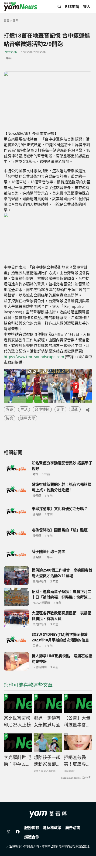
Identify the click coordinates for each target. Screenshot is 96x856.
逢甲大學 (27, 418)
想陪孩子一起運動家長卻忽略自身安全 (47, 760)
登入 (86, 6)
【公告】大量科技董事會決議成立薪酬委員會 (77, 721)
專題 (9, 409)
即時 (15, 21)
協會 (9, 418)
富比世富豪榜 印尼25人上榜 (17, 721)
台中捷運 (42, 409)
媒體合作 (31, 836)
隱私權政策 (52, 827)
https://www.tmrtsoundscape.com (34, 356)
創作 (60, 409)
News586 (11, 52)
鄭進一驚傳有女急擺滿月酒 (47, 721)
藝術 (75, 409)
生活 (24, 409)
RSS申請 (72, 6)
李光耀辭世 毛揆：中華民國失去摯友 (17, 760)
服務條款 (31, 827)
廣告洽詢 (72, 827)
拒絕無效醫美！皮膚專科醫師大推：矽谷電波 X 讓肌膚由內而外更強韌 (77, 760)
